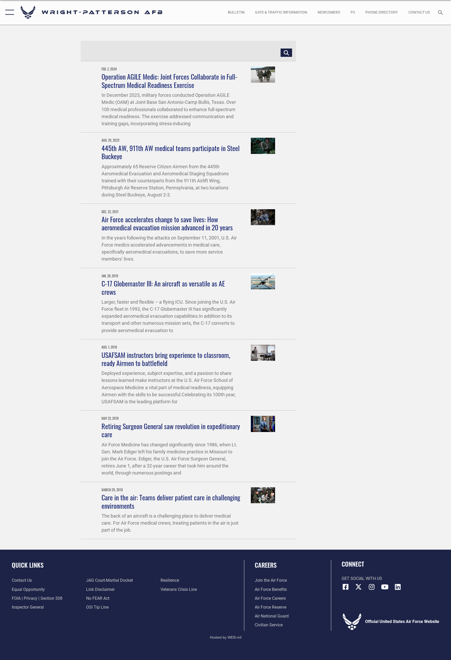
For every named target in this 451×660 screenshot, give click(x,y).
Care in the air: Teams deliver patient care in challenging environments (171, 501)
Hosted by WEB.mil (225, 637)
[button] (8, 12)
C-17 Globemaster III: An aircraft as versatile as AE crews (163, 287)
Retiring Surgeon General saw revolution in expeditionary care (171, 430)
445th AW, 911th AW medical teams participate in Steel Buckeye (171, 152)
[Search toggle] (441, 12)
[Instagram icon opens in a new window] (372, 587)
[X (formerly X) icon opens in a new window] (359, 587)
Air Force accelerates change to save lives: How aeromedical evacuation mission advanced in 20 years (167, 223)
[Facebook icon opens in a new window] (345, 587)
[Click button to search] (286, 53)
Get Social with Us (362, 578)
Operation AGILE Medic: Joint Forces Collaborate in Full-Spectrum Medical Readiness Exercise (169, 80)
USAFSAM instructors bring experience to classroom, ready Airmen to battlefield (166, 359)
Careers (266, 564)
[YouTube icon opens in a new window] (385, 587)
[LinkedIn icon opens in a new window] (398, 587)
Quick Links (28, 564)
